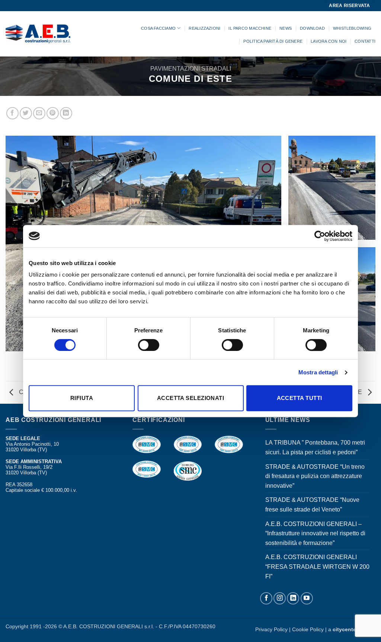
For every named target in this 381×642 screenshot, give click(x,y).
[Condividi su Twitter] (26, 113)
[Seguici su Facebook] (266, 598)
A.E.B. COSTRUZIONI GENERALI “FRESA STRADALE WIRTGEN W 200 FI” (317, 566)
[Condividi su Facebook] (12, 113)
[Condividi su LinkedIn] (66, 113)
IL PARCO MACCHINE (249, 28)
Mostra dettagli (318, 372)
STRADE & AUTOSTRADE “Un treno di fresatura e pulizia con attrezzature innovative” (315, 476)
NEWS (285, 28)
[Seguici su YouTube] (307, 598)
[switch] (148, 345)
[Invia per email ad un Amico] (39, 113)
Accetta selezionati (190, 398)
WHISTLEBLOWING (352, 28)
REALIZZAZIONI (204, 28)
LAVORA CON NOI (328, 41)
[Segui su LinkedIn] (293, 598)
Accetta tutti (299, 398)
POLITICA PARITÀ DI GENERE (272, 41)
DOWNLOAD (312, 28)
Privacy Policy (271, 629)
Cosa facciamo (158, 28)
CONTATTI (365, 41)
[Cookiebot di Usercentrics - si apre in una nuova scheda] (319, 236)
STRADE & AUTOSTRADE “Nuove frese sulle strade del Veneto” (312, 505)
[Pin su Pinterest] (53, 113)
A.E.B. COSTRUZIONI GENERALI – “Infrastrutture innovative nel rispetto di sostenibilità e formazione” (315, 533)
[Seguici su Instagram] (279, 598)
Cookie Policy (308, 629)
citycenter (345, 629)
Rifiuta (81, 398)
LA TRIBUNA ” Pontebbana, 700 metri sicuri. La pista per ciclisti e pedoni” (315, 447)
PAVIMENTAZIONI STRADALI (190, 68)
